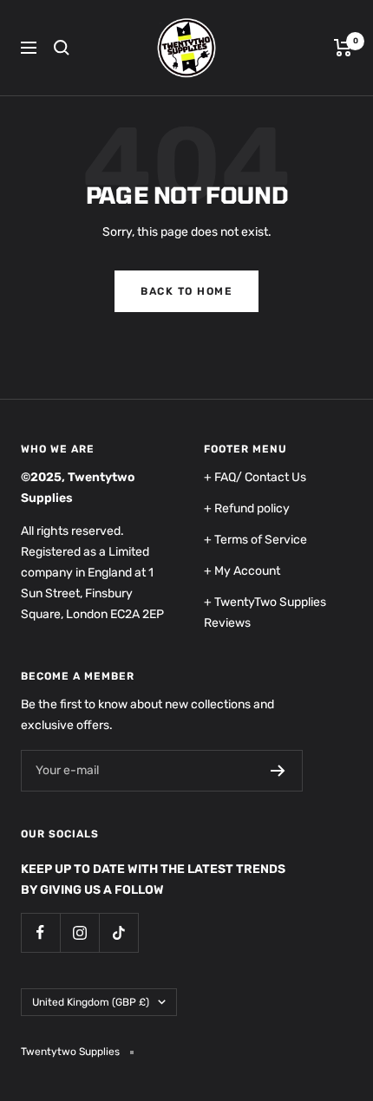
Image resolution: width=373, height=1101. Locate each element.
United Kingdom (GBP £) (90, 1002)
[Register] (278, 771)
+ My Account (242, 571)
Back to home (186, 291)
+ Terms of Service (255, 539)
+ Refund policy (247, 508)
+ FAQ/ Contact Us (255, 477)
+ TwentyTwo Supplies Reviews (265, 612)
